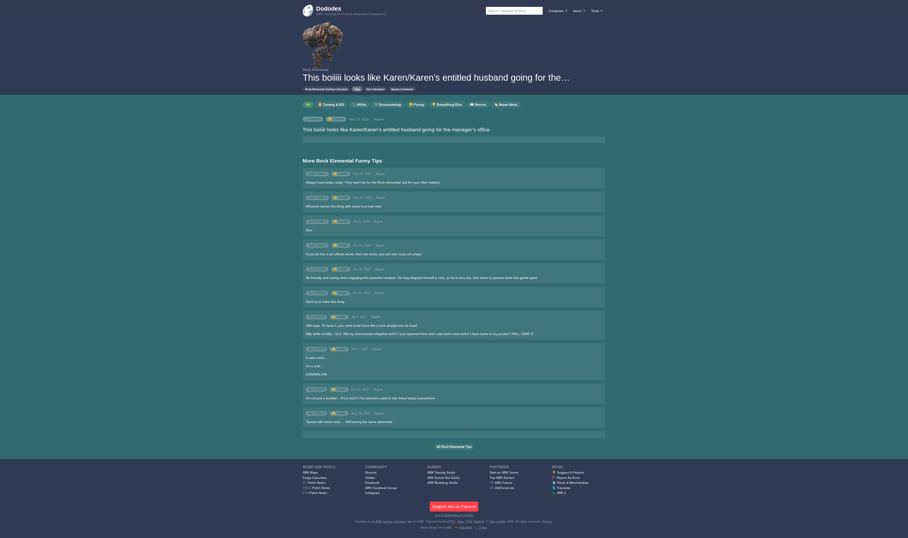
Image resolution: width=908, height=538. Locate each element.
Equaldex (465, 527)
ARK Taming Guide (441, 472)
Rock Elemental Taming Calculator (326, 89)
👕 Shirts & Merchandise (570, 483)
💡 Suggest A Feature (568, 472)
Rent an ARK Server (504, 472)
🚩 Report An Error (566, 478)
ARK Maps (310, 472)
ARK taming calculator (390, 521)
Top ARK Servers (502, 478)
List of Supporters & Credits (454, 515)
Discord (370, 472)
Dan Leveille (497, 521)
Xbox (460, 521)
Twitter (370, 478)
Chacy (483, 527)
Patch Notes (316, 483)
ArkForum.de (504, 488)
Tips (357, 89)
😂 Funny (336, 119)
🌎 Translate (561, 488)
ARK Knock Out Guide (443, 478)
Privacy (547, 521)
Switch (478, 521)
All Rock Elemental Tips (454, 447)
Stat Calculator (375, 89)
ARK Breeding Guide (442, 483)
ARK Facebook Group (381, 488)
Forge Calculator (315, 478)
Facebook (372, 483)
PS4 (469, 521)
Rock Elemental (315, 70)
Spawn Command (402, 89)
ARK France (503, 483)
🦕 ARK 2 (559, 493)
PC (453, 521)
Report (379, 119)
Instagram (372, 493)
